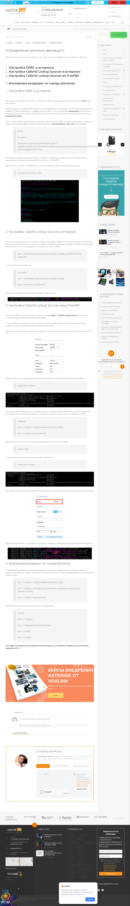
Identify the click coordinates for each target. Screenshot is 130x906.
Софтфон (72, 876)
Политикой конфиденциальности (112, 378)
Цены (107, 22)
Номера (62, 22)
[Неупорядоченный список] (35, 725)
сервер (80, 846)
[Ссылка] (43, 725)
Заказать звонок (43, 766)
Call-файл (84, 869)
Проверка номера (117, 34)
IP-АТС (42, 22)
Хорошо (90, 899)
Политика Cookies (79, 894)
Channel (71, 869)
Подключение (73, 842)
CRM (56, 22)
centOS (80, 850)
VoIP (70, 850)
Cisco (83, 872)
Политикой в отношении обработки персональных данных (83, 782)
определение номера (55, 42)
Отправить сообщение (61, 766)
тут (35, 111)
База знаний (25, 22)
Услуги (17, 22)
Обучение (79, 22)
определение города (39, 42)
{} (46, 725)
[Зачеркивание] (29, 725)
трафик (71, 880)
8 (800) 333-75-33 (48, 15)
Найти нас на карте (11, 868)
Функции (35, 22)
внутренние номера (75, 865)
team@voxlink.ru (80, 8)
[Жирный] (21, 725)
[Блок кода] (41, 725)
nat (82, 857)
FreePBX (79, 839)
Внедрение (88, 22)
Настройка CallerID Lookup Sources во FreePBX (44, 75)
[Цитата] (38, 725)
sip (70, 839)
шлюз (80, 861)
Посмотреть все (118, 818)
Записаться (97, 2)
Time (79, 854)
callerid (9, 42)
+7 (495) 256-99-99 (52, 9)
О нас (113, 22)
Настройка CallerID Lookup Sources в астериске (44, 71)
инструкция (84, 876)
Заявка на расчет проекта (81, 766)
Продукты (70, 22)
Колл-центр (49, 22)
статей (83, 101)
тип (70, 854)
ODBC (27, 42)
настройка (84, 835)
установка (87, 842)
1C (88, 865)
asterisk (71, 835)
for (70, 861)
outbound (72, 872)
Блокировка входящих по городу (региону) (42, 83)
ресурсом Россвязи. (14, 116)
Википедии (74, 111)
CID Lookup (19, 42)
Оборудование (98, 22)
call (70, 846)
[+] (49, 725)
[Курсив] (23, 725)
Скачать (55, 695)
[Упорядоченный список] (32, 725)
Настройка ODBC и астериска (31, 67)
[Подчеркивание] (26, 725)
